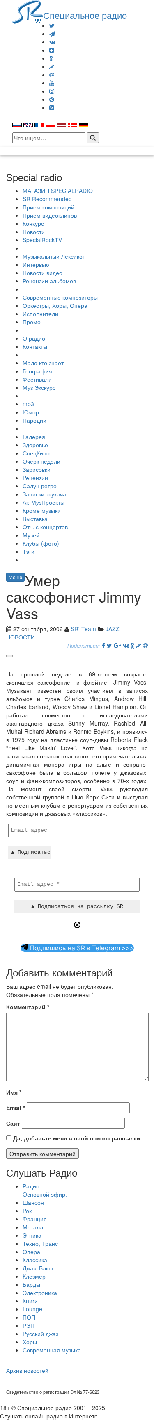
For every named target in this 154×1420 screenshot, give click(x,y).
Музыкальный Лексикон (54, 256)
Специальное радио (85, 14)
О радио (34, 338)
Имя (13, 1092)
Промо (32, 322)
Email (15, 1108)
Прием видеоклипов (50, 215)
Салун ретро (40, 486)
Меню (15, 576)
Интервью (36, 264)
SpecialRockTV (42, 240)
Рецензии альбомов (49, 281)
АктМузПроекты (43, 502)
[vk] (52, 42)
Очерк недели (41, 461)
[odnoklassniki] (51, 58)
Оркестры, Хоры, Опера (55, 305)
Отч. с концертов (45, 527)
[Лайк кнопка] (9, 656)
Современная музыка (52, 1350)
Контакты (35, 346)
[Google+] (117, 645)
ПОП (29, 1317)
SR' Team (83, 629)
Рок (27, 1210)
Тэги (28, 551)
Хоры (30, 1342)
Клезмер (34, 1276)
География (37, 371)
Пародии (34, 420)
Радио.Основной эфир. (45, 1190)
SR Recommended (47, 199)
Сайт (13, 1123)
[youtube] (51, 83)
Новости (34, 232)
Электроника (40, 1292)
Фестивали (37, 379)
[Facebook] (103, 645)
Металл (33, 1227)
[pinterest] (51, 99)
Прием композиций (48, 207)
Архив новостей (27, 1370)
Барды (31, 1284)
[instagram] (51, 91)
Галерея (34, 436)
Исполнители (40, 313)
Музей (31, 535)
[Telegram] (52, 34)
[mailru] (51, 75)
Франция (35, 1219)
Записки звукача (44, 494)
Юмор (31, 412)
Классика (35, 1260)
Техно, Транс (40, 1243)
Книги (30, 1301)
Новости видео (42, 273)
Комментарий (27, 1007)
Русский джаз (40, 1333)
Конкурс (33, 223)
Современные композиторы (60, 297)
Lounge (32, 1309)
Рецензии (35, 477)
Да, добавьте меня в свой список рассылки (75, 1138)
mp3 (28, 404)
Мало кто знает (43, 363)
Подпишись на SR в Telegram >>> (81, 948)
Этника (32, 1235)
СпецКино (36, 453)
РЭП (28, 1325)
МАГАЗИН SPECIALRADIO (58, 191)
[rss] (51, 107)
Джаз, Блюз (38, 1268)
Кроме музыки (42, 510)
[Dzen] (51, 50)
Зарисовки (37, 469)
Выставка (35, 518)
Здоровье (35, 445)
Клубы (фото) (41, 543)
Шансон (33, 1202)
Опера (31, 1251)
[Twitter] (52, 25)
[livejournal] (51, 66)
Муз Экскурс (39, 387)
